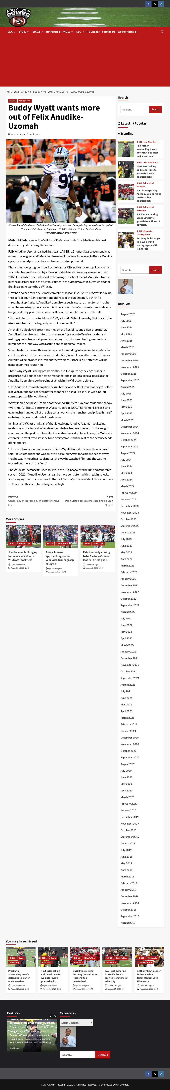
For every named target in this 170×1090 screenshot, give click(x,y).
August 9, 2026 (92, 568)
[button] (162, 32)
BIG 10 (22, 32)
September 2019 (130, 836)
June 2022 (126, 625)
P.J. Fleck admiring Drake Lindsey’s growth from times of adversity (148, 220)
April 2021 (126, 711)
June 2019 (126, 856)
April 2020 (126, 790)
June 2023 (126, 545)
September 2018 (130, 916)
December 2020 (130, 737)
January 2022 (128, 651)
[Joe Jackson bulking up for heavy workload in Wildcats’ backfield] (23, 536)
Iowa (145, 142)
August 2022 (128, 611)
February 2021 (129, 724)
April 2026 (126, 340)
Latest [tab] (125, 123)
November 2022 (130, 591)
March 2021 (127, 717)
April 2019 (126, 869)
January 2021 (128, 730)
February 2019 (129, 883)
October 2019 (128, 830)
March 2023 (127, 565)
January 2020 (128, 810)
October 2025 (128, 373)
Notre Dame (53, 32)
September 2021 (130, 677)
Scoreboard (108, 32)
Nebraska (141, 186)
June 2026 (126, 327)
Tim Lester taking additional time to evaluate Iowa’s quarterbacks (147, 172)
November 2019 (130, 823)
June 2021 (126, 697)
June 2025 (126, 400)
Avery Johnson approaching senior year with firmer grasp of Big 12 (60, 558)
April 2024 (126, 479)
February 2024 (129, 492)
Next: (89, 501)
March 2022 (127, 644)
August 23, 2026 (146, 989)
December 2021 (130, 658)
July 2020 (126, 770)
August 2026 (128, 314)
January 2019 (128, 889)
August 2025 (128, 386)
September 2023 (130, 525)
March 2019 (127, 876)
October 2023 (128, 519)
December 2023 (130, 505)
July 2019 (126, 850)
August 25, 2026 (49, 989)
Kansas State (24, 100)
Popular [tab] (140, 123)
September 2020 (130, 757)
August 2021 (128, 684)
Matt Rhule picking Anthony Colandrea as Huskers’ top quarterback (149, 196)
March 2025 (127, 419)
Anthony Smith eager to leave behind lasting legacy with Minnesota (148, 244)
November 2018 (130, 902)
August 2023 (128, 532)
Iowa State (98, 543)
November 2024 (130, 433)
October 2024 (128, 439)
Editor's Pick (148, 183)
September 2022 (130, 605)
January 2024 (128, 499)
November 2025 (130, 367)
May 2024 (126, 472)
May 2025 (126, 406)
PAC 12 (66, 32)
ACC (10, 32)
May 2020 (126, 783)
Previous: (33, 501)
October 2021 (128, 671)
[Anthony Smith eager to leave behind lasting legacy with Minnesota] (126, 239)
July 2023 (126, 539)
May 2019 (126, 863)
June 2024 (126, 466)
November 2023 (130, 512)
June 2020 (126, 777)
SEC (78, 32)
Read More (14, 1048)
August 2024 (128, 453)
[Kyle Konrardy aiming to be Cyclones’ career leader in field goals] (98, 536)
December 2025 (130, 360)
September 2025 (130, 380)
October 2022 (128, 598)
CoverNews (105, 1084)
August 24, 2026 (81, 989)
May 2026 (126, 333)
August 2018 (128, 922)
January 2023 (128, 578)
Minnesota (141, 210)
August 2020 (128, 764)
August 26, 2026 (17, 989)
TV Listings (93, 32)
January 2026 (128, 353)
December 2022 (130, 585)
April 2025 (126, 413)
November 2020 (130, 744)
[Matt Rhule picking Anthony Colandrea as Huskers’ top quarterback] (126, 191)
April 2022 (126, 638)
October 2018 (128, 909)
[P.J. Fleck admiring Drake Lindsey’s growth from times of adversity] (126, 215)
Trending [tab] (126, 133)
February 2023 (129, 572)
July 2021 (126, 691)
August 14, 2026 (17, 568)
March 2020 (127, 797)
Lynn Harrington (18, 134)
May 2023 (126, 552)
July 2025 (126, 393)
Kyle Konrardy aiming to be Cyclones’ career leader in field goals (97, 556)
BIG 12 (36, 32)
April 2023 (126, 558)
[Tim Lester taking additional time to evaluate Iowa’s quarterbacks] (126, 169)
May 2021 (126, 704)
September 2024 (130, 446)
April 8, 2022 (35, 134)
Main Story (153, 142)
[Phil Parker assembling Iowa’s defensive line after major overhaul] (126, 148)
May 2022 (126, 631)
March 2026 (127, 347)
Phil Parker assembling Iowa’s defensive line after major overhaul (147, 151)
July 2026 (126, 320)
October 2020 (128, 750)
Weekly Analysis (127, 32)
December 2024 (130, 426)
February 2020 (129, 803)
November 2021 (130, 664)
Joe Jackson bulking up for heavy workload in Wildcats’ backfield (23, 556)
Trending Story (143, 234)
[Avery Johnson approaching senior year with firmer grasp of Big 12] (60, 536)
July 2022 (126, 618)
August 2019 (128, 843)
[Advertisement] (85, 62)
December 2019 (130, 816)
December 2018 (130, 896)
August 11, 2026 (54, 572)
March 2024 (127, 486)
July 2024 (126, 459)
